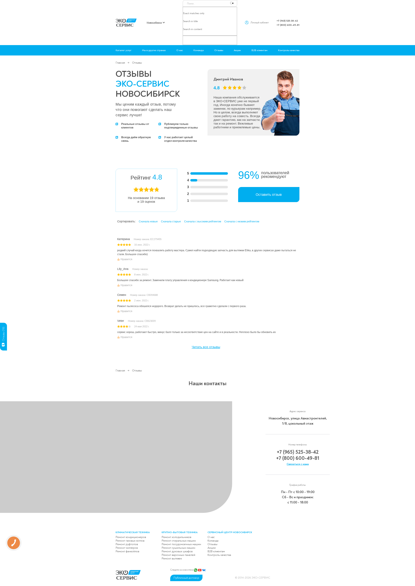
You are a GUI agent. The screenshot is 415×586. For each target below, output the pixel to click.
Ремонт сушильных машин (178, 548)
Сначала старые (171, 221)
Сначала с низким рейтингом (241, 221)
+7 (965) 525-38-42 (287, 20)
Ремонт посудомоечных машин (181, 544)
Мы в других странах (154, 50)
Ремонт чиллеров (127, 548)
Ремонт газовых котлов (130, 541)
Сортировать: (126, 221)
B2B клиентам (259, 50)
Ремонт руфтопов (127, 544)
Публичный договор (186, 578)
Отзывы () (3, 334)
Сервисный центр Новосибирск (230, 532)
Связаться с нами (298, 464)
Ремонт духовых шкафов (177, 551)
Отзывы (218, 50)
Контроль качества (288, 50)
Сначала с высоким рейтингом (202, 221)
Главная (120, 63)
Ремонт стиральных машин (179, 541)
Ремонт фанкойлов (127, 551)
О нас (179, 50)
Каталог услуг (123, 50)
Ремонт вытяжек (172, 558)
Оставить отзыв (269, 195)
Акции (237, 50)
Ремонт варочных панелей (178, 555)
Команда (198, 50)
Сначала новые (148, 221)
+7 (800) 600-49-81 (288, 25)
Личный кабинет (259, 22)
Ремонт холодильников (176, 537)
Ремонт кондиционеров (131, 537)
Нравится (126, 259)
